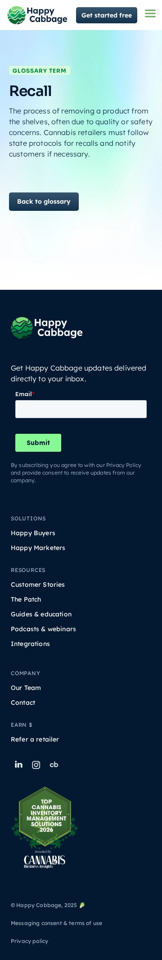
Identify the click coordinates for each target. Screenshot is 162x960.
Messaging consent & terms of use (56, 923)
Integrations (30, 644)
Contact (23, 703)
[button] (150, 13)
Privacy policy (29, 941)
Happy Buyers (33, 533)
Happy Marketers (38, 548)
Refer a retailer (35, 739)
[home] (37, 15)
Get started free (106, 15)
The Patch (26, 599)
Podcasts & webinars (43, 629)
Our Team (26, 688)
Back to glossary (44, 201)
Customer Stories (38, 585)
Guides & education (41, 614)
